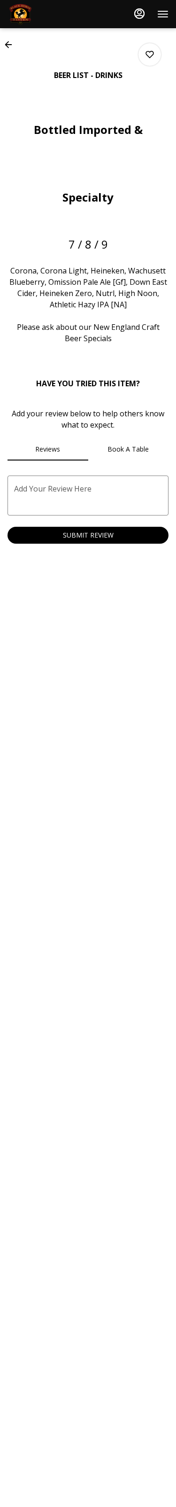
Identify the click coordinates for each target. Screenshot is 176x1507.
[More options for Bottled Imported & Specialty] (149, 54)
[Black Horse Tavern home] (50, 14)
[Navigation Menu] (163, 14)
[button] (11, 45)
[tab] (48, 449)
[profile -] (139, 13)
